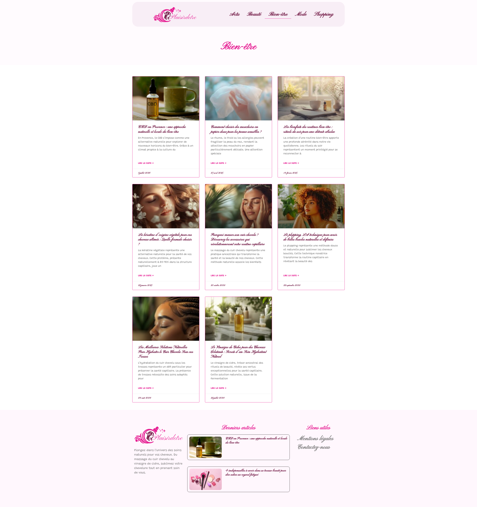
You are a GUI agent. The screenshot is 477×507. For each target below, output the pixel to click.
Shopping (323, 14)
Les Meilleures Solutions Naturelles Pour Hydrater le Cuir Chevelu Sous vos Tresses (165, 352)
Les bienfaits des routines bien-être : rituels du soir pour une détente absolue (309, 129)
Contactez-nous (313, 447)
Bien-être (278, 14)
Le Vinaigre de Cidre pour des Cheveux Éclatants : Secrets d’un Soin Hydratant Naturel (238, 352)
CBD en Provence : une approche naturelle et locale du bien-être (162, 129)
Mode (301, 14)
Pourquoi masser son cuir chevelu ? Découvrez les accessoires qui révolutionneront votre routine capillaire (238, 239)
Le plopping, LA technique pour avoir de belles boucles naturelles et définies (310, 237)
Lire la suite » (146, 163)
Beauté (254, 14)
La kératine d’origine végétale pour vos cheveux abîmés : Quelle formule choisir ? (165, 239)
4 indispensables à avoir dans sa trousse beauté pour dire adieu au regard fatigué (255, 472)
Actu (234, 14)
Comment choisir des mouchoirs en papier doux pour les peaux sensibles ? (236, 129)
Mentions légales (315, 439)
